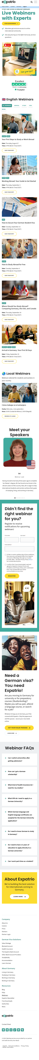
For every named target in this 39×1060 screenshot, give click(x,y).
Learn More (11, 733)
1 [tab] (14, 497)
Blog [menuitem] (3, 990)
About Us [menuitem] (5, 923)
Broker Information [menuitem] (8, 1047)
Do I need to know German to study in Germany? (21, 832)
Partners (18, 6)
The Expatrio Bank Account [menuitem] (10, 952)
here (30, 560)
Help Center (5, 6)
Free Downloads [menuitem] (7, 1001)
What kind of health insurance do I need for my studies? (20, 786)
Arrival (16, 105)
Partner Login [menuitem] (6, 934)
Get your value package (18, 728)
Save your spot (9, 150)
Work (4, 109)
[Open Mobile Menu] (35, 2)
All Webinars (7, 105)
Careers (12, 6)
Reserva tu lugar (10, 416)
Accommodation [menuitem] (7, 960)
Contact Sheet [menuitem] (6, 1024)
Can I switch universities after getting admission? (19, 759)
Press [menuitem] (3, 929)
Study (24, 105)
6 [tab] (22, 497)
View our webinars (10, 23)
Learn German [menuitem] (6, 963)
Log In (25, 6)
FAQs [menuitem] (3, 992)
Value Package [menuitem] (6, 943)
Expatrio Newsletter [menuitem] (8, 998)
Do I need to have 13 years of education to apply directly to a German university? (19, 848)
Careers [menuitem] (4, 926)
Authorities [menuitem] (5, 1004)
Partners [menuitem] (4, 932)
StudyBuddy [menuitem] (6, 957)
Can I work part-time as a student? (20, 861)
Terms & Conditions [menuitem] (14, 1046)
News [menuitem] (3, 1007)
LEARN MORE (18, 897)
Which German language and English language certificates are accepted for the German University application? (21, 816)
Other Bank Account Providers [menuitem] (11, 955)
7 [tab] (24, 497)
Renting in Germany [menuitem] (8, 981)
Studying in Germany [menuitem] (8, 975)
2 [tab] (16, 497)
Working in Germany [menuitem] (8, 978)
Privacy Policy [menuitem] (25, 1046)
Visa (30, 105)
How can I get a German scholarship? (16, 773)
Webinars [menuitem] (5, 995)
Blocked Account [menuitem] (7, 946)
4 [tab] (19, 497)
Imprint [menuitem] (5, 1046)
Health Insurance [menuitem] (7, 949)
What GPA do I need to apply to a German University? (20, 800)
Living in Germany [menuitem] (7, 972)
